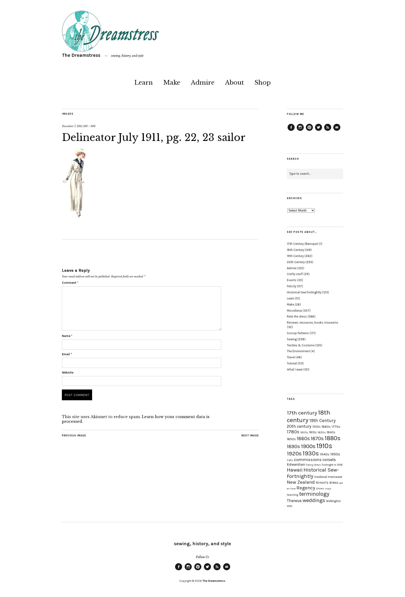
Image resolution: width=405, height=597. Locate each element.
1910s (324, 446)
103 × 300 (89, 126)
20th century (299, 426)
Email (67, 354)
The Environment (298, 351)
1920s (294, 453)
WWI (289, 506)
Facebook (291, 130)
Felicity (291, 286)
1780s (293, 432)
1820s (322, 432)
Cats (290, 460)
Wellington (333, 501)
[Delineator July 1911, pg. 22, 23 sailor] (74, 217)
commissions (308, 459)
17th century (302, 413)
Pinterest (309, 130)
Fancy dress (313, 464)
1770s (336, 427)
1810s (313, 432)
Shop (263, 82)
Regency (305, 488)
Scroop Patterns (298, 333)
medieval (320, 477)
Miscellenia (294, 310)
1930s (311, 453)
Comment (70, 282)
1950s (335, 454)
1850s (291, 439)
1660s (326, 427)
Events (291, 280)
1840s (331, 432)
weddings (314, 500)
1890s (293, 446)
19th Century (295, 256)
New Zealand (301, 482)
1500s (316, 426)
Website (67, 372)
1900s (308, 446)
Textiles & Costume (301, 345)
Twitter (318, 130)
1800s (304, 432)
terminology (314, 494)
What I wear (295, 369)
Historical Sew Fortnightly (304, 292)
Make (171, 82)
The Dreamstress (81, 55)
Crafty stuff (295, 274)
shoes (320, 488)
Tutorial (292, 363)
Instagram (300, 130)
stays (328, 488)
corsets (329, 459)
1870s (317, 438)
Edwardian (296, 464)
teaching (292, 494)
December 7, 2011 (72, 126)
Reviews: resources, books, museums (312, 322)
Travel (291, 357)
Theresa (294, 500)
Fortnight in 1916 (332, 464)
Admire (202, 82)
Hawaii (295, 470)
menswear (335, 477)
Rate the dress (297, 316)
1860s (303, 438)
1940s (324, 454)
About (234, 82)
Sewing (292, 339)
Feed (327, 130)
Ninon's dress (327, 482)
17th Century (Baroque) (302, 244)
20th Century (296, 262)
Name (67, 336)
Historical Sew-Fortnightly (313, 473)
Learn (143, 82)
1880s (333, 438)
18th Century (295, 250)
